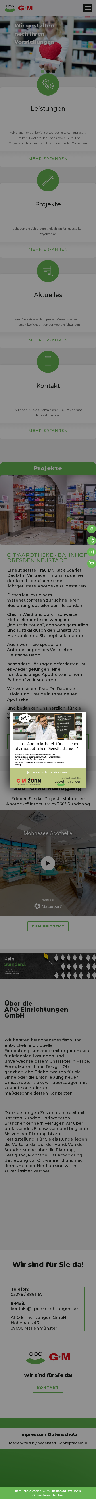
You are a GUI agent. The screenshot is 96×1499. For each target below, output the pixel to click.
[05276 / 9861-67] (91, 540)
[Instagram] (91, 552)
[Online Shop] (91, 563)
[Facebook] (91, 529)
